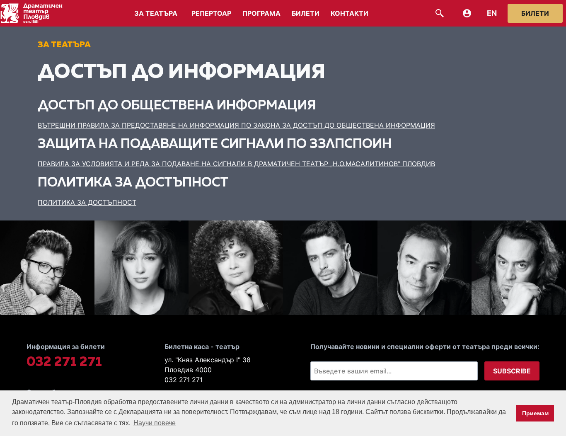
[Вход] (467, 13)
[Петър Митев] (519, 267)
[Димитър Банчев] (330, 267)
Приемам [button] (535, 413)
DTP (37, 13)
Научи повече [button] (154, 422)
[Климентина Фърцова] (141, 267)
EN (492, 13)
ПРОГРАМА (261, 13)
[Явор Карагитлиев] (47, 267)
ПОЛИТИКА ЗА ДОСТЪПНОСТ (87, 202)
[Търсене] (440, 13)
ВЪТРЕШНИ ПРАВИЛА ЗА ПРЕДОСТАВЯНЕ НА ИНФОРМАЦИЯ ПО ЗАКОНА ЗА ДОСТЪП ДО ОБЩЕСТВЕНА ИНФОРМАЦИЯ (236, 125)
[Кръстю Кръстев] (424, 267)
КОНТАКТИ (349, 13)
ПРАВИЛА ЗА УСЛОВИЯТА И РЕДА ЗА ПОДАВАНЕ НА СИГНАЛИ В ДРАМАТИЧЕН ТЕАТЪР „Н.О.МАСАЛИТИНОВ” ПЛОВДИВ (236, 164)
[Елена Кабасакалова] (236, 267)
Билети (535, 13)
